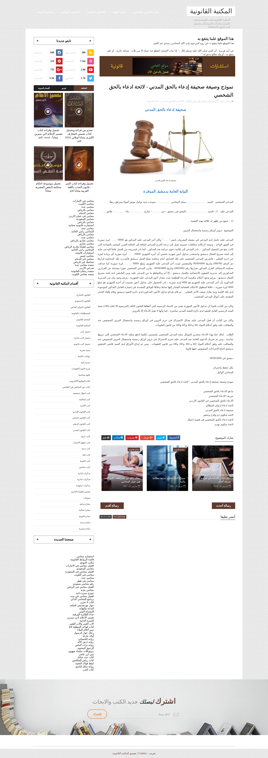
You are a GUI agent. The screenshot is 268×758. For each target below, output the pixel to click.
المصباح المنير (86, 611)
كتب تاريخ (85, 436)
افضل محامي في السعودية (79, 571)
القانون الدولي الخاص (80, 307)
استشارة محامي (85, 556)
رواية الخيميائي (86, 639)
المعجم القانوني (83, 319)
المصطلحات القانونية (80, 313)
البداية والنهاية (86, 608)
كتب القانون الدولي (81, 424)
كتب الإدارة (85, 405)
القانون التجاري (83, 295)
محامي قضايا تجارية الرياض (79, 246)
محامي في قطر (85, 581)
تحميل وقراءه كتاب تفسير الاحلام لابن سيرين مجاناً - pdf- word (48, 134)
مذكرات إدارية (84, 473)
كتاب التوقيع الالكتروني (79, 381)
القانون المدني (96, 12)
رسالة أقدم (112, 505)
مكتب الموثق (87, 562)
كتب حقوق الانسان (81, 442)
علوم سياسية (84, 375)
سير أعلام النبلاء (85, 629)
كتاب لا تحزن (87, 602)
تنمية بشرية (85, 350)
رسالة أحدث (223, 505)
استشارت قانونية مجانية (81, 225)
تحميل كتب (85, 331)
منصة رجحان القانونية (82, 271)
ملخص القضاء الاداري (80, 491)
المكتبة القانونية (211, 11)
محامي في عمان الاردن (81, 216)
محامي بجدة (87, 590)
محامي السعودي (85, 568)
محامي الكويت (86, 203)
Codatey (142, 753)
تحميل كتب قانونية (82, 344)
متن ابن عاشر (86, 654)
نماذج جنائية (85, 504)
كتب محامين (84, 467)
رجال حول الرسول (84, 632)
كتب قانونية (85, 461)
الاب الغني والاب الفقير (81, 623)
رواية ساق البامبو (85, 666)
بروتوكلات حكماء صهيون (81, 651)
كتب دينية (86, 448)
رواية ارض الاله (85, 642)
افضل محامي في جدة (82, 596)
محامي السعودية (85, 219)
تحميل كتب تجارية (82, 338)
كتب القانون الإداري (81, 411)
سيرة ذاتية (85, 362)
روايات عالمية (84, 356)
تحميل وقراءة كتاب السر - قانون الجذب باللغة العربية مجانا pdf (79, 187)
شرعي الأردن (86, 268)
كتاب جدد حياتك (85, 657)
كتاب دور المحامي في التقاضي (76, 387)
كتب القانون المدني (170, 101)
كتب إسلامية (84, 399)
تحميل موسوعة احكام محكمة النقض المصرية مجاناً (48, 187)
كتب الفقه (119, 12)
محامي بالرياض (85, 210)
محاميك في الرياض (83, 262)
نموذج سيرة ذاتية (85, 593)
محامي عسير (87, 255)
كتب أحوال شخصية (81, 393)
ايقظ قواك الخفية (84, 663)
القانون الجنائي (70, 12)
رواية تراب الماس (84, 645)
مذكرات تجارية (83, 479)
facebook (119, 517)
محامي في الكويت (84, 574)
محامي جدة (87, 207)
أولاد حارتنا (88, 636)
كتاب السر (88, 669)
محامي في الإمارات (83, 201)
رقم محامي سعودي (83, 584)
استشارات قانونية (84, 252)
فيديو (64, 88)
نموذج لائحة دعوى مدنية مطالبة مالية (168, 480)
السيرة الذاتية (87, 620)
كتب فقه (86, 454)
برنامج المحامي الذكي (82, 599)
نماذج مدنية (85, 522)
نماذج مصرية (84, 528)
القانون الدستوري (82, 301)
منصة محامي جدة (84, 265)
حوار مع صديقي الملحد (82, 605)
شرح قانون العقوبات (81, 368)
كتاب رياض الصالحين (83, 660)
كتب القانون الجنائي (81, 417)
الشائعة (84, 88)
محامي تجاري (86, 243)
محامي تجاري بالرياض (82, 240)
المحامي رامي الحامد (82, 231)
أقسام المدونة (44, 88)
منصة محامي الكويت (83, 274)
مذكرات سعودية (83, 485)
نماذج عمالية (84, 510)
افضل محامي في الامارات (80, 565)
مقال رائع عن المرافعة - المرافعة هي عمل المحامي (122, 480)
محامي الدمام (86, 213)
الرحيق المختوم (85, 648)
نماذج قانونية (45, 12)
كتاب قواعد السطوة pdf (81, 626)
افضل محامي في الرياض (80, 587)
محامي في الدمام (84, 259)
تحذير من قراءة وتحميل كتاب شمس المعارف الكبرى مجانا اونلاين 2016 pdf (79, 136)
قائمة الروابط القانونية (82, 559)
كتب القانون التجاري (145, 12)
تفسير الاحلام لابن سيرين (80, 617)
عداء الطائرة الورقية (83, 614)
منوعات (86, 498)
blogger (105, 517)
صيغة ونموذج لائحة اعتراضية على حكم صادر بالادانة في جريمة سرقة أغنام (213, 478)
